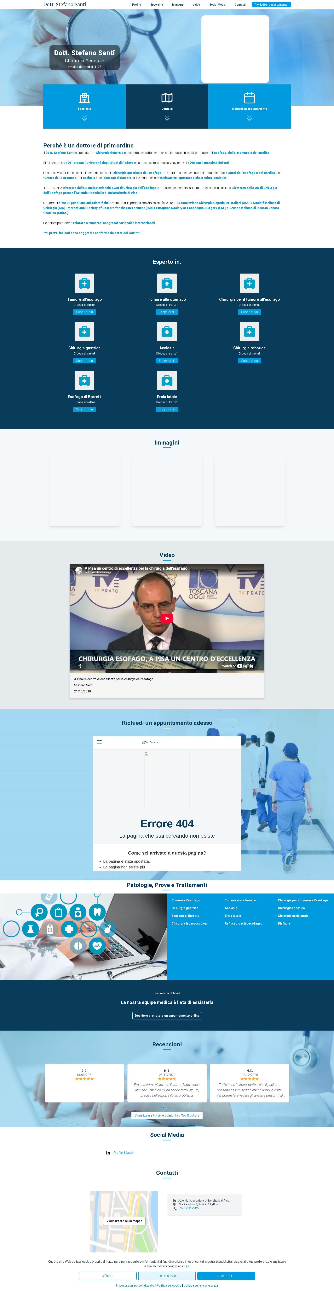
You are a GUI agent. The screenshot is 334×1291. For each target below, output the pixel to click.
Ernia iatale (233, 916)
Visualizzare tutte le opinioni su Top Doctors (167, 1115)
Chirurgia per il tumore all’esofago (303, 900)
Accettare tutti (226, 1276)
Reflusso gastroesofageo (243, 923)
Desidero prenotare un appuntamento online (167, 1015)
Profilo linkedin (124, 1153)
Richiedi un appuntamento (271, 4)
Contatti (240, 4)
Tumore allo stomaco (240, 900)
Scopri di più (84, 312)
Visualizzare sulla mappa (124, 1221)
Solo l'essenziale (167, 1276)
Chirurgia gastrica (185, 908)
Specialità (156, 4)
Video (196, 4)
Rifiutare (107, 1276)
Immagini (177, 4)
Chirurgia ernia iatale (293, 916)
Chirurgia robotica (291, 908)
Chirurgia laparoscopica (189, 923)
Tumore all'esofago (186, 900)
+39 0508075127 (188, 1208)
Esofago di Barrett (185, 916)
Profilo (136, 4)
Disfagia (284, 923)
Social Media (217, 4)
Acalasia (231, 908)
